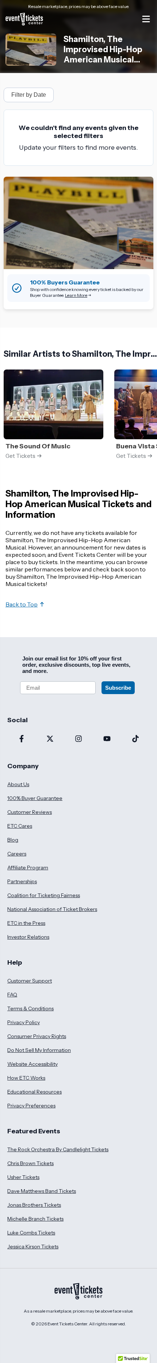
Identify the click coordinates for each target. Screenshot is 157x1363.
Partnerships (22, 881)
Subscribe (118, 688)
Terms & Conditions (30, 1008)
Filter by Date (28, 95)
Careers (16, 853)
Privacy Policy (23, 1022)
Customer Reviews (29, 812)
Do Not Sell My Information (39, 1050)
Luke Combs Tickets (31, 1232)
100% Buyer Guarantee (34, 798)
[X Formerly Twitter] (50, 739)
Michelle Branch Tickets (35, 1218)
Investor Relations (28, 937)
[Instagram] (78, 739)
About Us (18, 784)
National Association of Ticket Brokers (52, 909)
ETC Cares (19, 826)
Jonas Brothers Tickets (34, 1205)
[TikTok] (135, 739)
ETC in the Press (26, 923)
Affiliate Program (27, 867)
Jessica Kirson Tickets (32, 1246)
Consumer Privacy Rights (36, 1036)
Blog (12, 839)
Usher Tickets (23, 1177)
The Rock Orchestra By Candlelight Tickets (57, 1149)
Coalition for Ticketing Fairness (43, 895)
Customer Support (29, 980)
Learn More (76, 295)
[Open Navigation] (146, 19)
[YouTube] (107, 739)
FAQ (12, 994)
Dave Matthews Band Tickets (41, 1191)
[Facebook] (21, 739)
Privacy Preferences (31, 1105)
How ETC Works (26, 1078)
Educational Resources (34, 1091)
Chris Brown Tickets (30, 1163)
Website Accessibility (32, 1064)
